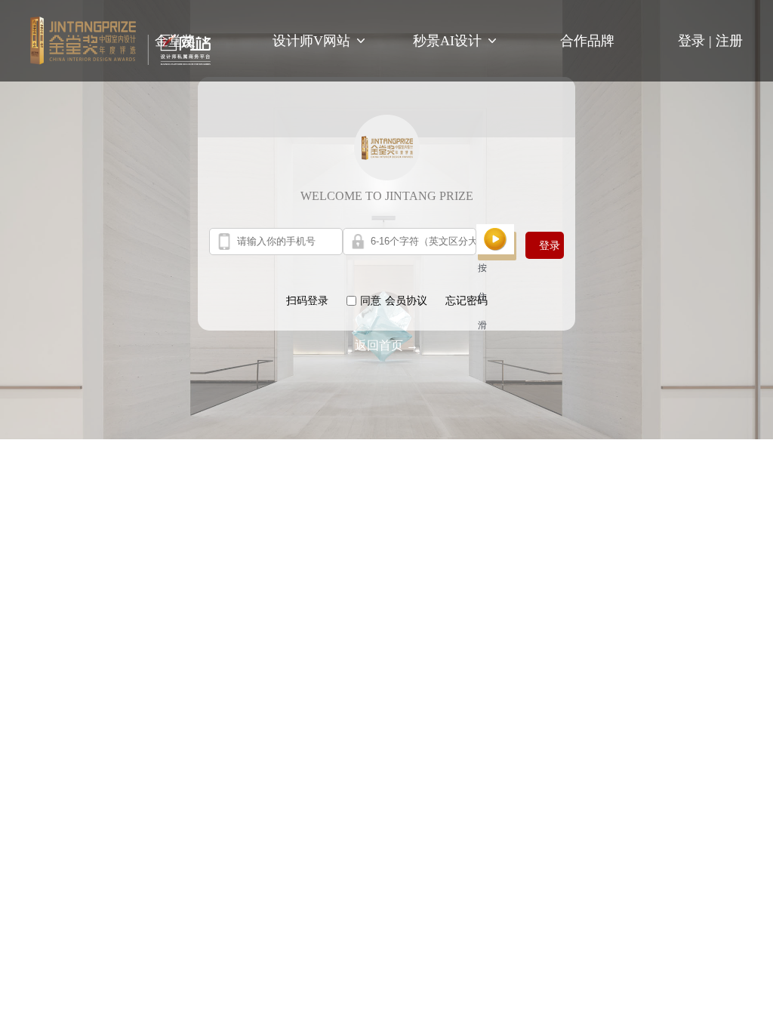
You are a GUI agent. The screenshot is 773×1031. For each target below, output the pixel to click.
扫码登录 (307, 300)
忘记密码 (466, 300)
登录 (697, 40)
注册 (729, 40)
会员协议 (406, 300)
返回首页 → (386, 345)
